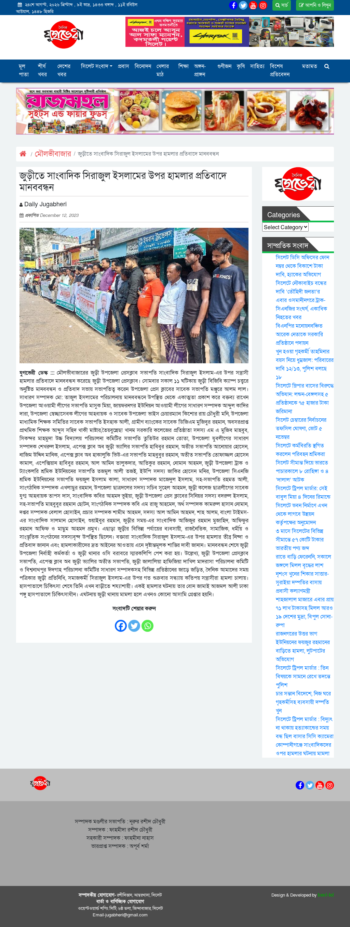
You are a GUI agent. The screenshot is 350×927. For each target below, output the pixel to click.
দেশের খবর (63, 70)
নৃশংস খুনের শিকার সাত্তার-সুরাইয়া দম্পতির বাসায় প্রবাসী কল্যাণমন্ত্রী (302, 582)
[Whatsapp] (147, 622)
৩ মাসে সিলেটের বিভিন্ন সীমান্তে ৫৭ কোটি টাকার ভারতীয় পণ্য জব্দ (300, 539)
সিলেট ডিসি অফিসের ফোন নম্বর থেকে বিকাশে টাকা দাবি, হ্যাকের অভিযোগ (302, 266)
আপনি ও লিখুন (317, 5)
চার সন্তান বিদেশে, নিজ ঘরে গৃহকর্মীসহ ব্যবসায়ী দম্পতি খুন (303, 702)
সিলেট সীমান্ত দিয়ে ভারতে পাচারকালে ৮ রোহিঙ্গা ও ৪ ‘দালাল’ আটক (302, 471)
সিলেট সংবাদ (94, 66)
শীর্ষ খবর (42, 70)
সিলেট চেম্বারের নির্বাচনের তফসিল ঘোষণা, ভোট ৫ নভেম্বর (301, 428)
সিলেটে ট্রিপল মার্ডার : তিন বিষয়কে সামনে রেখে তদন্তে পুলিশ (303, 676)
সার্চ (284, 5)
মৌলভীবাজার (53, 154)
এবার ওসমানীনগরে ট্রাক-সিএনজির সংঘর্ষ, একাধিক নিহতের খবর (301, 309)
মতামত (309, 66)
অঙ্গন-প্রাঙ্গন (200, 70)
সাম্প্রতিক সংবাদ (287, 245)
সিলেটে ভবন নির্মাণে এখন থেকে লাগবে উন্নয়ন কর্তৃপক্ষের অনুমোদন (301, 514)
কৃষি (241, 66)
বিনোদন (143, 66)
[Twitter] (134, 622)
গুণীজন (224, 66)
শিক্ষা (183, 66)
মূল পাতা (24, 70)
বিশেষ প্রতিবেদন (280, 70)
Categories (283, 215)
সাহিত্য (257, 66)
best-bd (326, 895)
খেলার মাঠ (163, 70)
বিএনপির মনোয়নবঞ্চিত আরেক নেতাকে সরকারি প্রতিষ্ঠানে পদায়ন (299, 334)
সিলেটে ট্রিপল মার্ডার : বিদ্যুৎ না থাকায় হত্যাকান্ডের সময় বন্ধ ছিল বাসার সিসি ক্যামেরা (305, 728)
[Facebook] (121, 622)
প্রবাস (123, 66)
